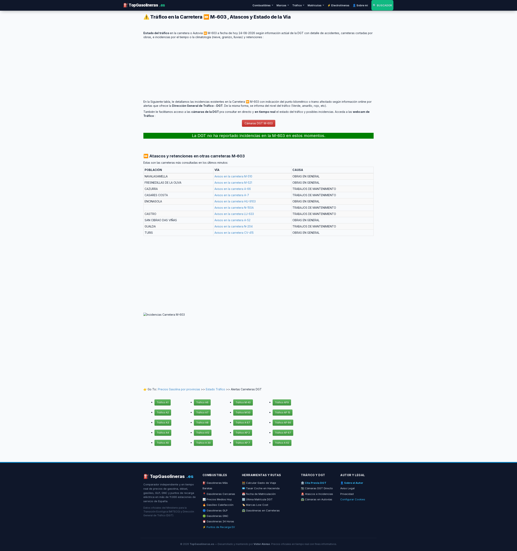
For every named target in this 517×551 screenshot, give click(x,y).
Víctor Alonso (262, 544)
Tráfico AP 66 (283, 422)
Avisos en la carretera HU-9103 (235, 201)
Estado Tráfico (215, 389)
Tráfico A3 (163, 422)
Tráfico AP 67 (283, 432)
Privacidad (347, 493)
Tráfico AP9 (282, 402)
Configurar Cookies (352, 499)
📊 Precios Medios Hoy (217, 499)
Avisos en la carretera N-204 (233, 226)
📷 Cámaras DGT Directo (317, 488)
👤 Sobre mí (360, 5)
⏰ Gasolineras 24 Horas (218, 521)
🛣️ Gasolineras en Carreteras (261, 510)
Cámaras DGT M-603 (259, 123)
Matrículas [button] (315, 5)
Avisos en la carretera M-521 (233, 182)
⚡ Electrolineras (338, 5)
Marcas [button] (281, 5)
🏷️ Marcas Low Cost (255, 504)
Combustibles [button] (261, 5)
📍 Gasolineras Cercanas (219, 493)
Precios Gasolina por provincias (179, 389)
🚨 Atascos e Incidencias (317, 493)
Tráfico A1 (162, 402)
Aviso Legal (347, 488)
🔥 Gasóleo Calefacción (218, 504)
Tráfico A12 (202, 432)
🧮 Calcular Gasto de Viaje (259, 482)
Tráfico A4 (163, 432)
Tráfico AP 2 (242, 432)
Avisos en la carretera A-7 (231, 195)
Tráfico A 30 (203, 442)
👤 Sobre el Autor (351, 482)
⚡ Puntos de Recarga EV (219, 527)
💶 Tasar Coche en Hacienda (261, 488)
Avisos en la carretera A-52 (232, 220)
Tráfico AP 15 (282, 412)
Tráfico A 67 (242, 422)
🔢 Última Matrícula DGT (257, 499)
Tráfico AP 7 (242, 442)
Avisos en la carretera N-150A (234, 207)
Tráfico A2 (163, 412)
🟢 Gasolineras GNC (215, 515)
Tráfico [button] (297, 5)
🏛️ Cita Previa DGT (313, 482)
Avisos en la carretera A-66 (232, 189)
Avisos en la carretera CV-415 (234, 232)
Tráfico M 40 (243, 402)
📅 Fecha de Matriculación (259, 493)
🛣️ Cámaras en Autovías (316, 499)
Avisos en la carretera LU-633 (234, 214)
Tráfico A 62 (282, 442)
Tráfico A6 (202, 402)
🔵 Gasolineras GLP (215, 510)
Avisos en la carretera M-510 (233, 176)
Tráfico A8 (202, 422)
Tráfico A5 (163, 442)
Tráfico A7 (202, 412)
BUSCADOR (382, 5)
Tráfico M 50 (242, 412)
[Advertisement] (258, 67)
